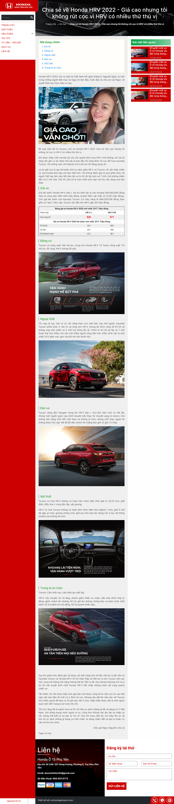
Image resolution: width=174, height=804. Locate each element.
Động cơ (48, 50)
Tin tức (5, 38)
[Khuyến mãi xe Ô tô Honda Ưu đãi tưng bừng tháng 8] (139, 53)
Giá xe (47, 46)
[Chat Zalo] (170, 800)
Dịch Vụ (6, 47)
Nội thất (48, 63)
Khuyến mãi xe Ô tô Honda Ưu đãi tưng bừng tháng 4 (158, 93)
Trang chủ (7, 25)
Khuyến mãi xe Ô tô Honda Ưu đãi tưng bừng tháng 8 (158, 50)
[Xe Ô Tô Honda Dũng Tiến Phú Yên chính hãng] (19, 5)
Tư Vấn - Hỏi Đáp (11, 42)
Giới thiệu (7, 29)
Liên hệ (5, 51)
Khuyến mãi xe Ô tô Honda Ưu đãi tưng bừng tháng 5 (158, 79)
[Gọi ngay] (155, 800)
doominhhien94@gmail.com (59, 773)
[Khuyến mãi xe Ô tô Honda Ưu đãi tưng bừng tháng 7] (139, 67)
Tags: (41, 733)
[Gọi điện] (31, 801)
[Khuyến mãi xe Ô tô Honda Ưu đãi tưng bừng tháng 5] (139, 81)
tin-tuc (63, 24)
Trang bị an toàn (52, 67)
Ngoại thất (49, 55)
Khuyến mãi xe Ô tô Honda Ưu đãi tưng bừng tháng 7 (158, 65)
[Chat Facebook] (162, 800)
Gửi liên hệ (116, 786)
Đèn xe (48, 59)
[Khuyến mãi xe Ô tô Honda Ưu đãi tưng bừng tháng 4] (139, 95)
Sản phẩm (7, 33)
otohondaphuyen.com (61, 800)
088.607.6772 (14, 801)
